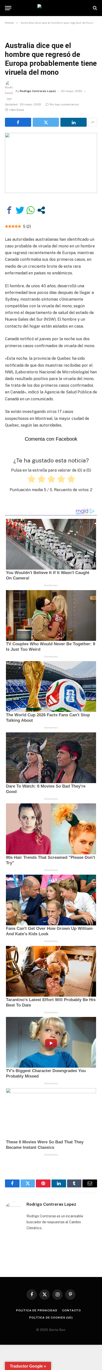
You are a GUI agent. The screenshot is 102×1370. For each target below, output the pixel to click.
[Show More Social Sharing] (92, 122)
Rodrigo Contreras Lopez (38, 91)
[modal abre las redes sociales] (41, 210)
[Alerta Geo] (51, 8)
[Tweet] (20, 210)
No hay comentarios (64, 104)
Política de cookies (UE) (51, 1317)
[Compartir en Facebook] (9, 210)
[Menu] (8, 8)
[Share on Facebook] (18, 122)
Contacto (71, 1310)
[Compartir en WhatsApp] (30, 210)
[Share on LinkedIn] (73, 122)
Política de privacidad (36, 1310)
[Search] (94, 8)
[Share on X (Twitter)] (46, 122)
